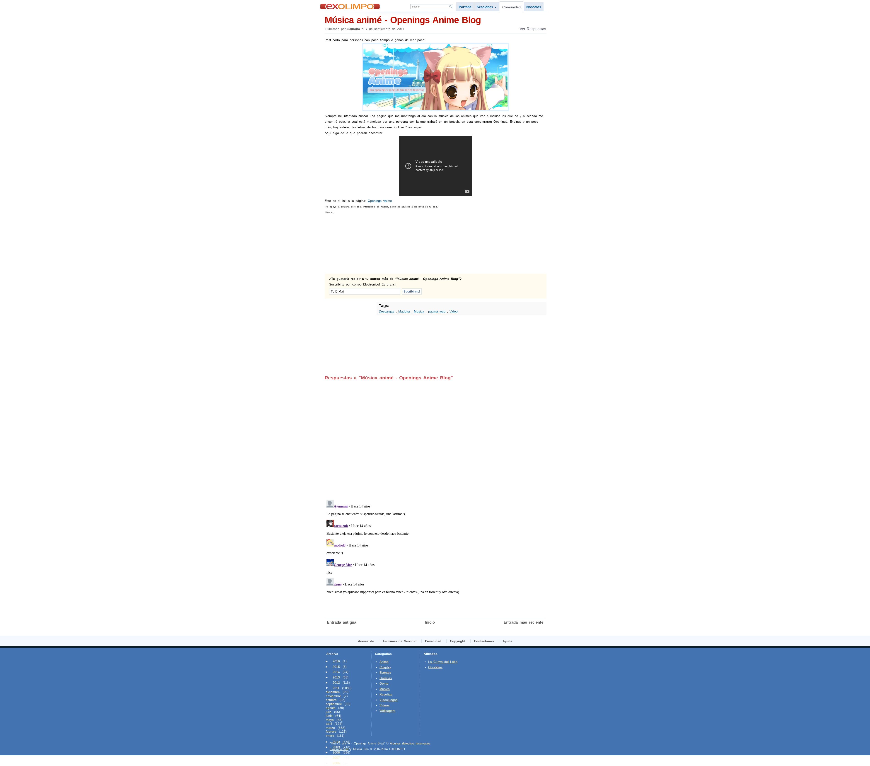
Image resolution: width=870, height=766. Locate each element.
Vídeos (384, 705)
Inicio (430, 622)
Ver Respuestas (533, 29)
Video (454, 311)
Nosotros (533, 7)
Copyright (457, 641)
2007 (336, 757)
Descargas (386, 311)
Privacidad (433, 641)
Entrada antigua (341, 622)
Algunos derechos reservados (410, 743)
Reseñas (385, 694)
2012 (336, 682)
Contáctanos (484, 641)
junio (329, 715)
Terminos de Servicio (399, 641)
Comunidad (511, 7)
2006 (336, 763)
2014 (336, 672)
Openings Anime (380, 200)
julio (328, 712)
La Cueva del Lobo (442, 662)
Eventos (385, 672)
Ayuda (507, 641)
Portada (465, 7)
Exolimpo (350, 6)
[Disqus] (435, 437)
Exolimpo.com (339, 749)
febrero (331, 731)
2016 (336, 661)
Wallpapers (387, 710)
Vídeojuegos (388, 700)
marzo (330, 727)
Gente (383, 683)
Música (384, 689)
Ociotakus (435, 667)
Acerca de (366, 641)
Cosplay (385, 667)
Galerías (385, 678)
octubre (331, 700)
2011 (336, 688)
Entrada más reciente (523, 622)
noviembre (333, 696)
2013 (336, 677)
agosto (331, 708)
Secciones (487, 7)
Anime (384, 662)
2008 (336, 752)
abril (329, 723)
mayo (330, 720)
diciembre (333, 692)
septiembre (334, 704)
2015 (336, 666)
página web (436, 311)
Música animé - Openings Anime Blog (403, 20)
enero (330, 735)
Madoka (404, 311)
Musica (419, 311)
